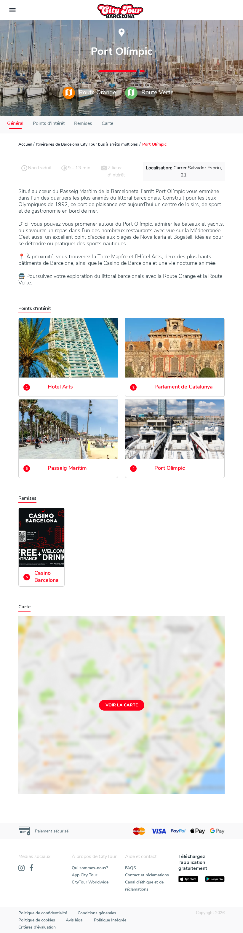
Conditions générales (97, 913)
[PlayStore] (215, 879)
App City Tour (84, 875)
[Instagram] (21, 868)
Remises (83, 123)
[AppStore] (188, 879)
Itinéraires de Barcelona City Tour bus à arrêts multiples (87, 144)
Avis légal (74, 920)
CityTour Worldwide (90, 882)
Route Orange (96, 92)
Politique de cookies (36, 920)
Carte (107, 123)
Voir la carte (121, 705)
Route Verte (157, 92)
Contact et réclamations (147, 875)
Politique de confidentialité (42, 913)
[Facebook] (31, 868)
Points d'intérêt (49, 123)
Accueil (25, 144)
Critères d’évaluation (37, 927)
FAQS (130, 868)
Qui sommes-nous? (90, 868)
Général (15, 123)
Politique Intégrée (110, 920)
